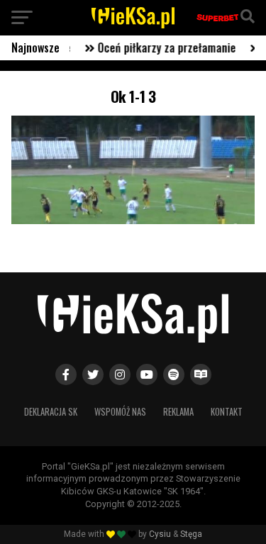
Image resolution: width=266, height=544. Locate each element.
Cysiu (160, 534)
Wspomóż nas (120, 411)
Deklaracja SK (50, 411)
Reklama (178, 411)
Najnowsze (35, 47)
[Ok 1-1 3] (133, 220)
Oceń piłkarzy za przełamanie (161, 47)
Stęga (191, 534)
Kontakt (227, 411)
